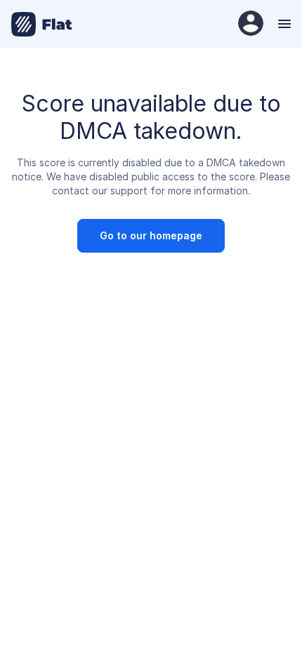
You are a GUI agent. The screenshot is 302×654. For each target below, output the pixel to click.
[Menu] (283, 24)
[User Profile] (250, 24)
